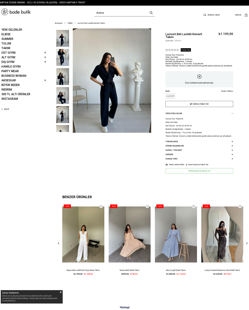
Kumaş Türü (171, 159)
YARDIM (238, 15)
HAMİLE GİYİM (11, 66)
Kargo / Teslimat (174, 150)
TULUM (6, 43)
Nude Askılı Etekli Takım (129, 270)
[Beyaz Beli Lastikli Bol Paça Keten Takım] (83, 234)
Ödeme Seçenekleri (175, 146)
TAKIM (5, 48)
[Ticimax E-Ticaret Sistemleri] (124, 307)
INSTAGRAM (9, 99)
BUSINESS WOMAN (13, 75)
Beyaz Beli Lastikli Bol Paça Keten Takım (83, 270)
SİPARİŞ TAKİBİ (214, 15)
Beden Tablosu (227, 91)
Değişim (169, 154)
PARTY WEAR (10, 71)
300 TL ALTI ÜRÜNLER (15, 94)
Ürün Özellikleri (174, 113)
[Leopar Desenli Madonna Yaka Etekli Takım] (222, 234)
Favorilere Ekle (101, 206)
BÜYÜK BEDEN (10, 85)
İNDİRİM (6, 89)
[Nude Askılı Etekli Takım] (130, 234)
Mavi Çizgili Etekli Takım (176, 270)
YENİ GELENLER (11, 29)
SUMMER (7, 39)
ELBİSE (6, 34)
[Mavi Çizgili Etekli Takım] (176, 234)
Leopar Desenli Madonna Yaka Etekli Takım (222, 270)
